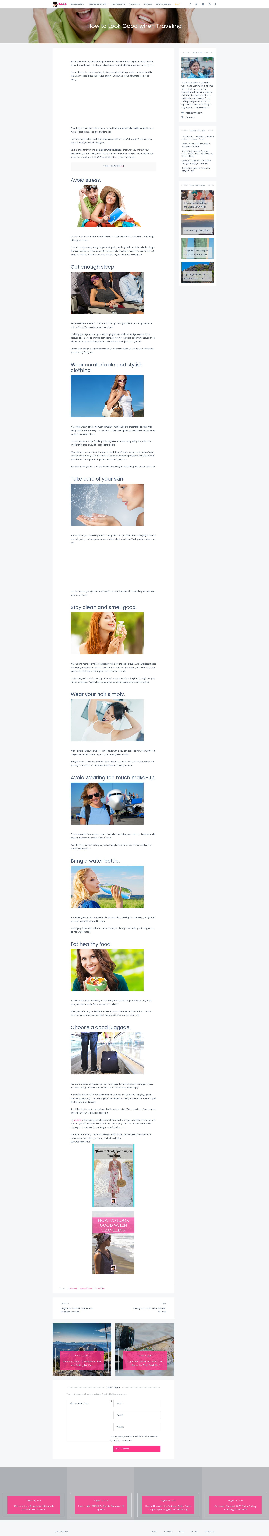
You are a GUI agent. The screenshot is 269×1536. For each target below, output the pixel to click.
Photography (118, 4)
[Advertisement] (113, 104)
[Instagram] (203, 4)
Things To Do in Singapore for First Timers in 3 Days (196, 252)
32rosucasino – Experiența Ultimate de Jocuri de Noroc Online (197, 137)
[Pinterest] (210, 4)
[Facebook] (190, 4)
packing (77, 1120)
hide (121, 166)
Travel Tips (134, 4)
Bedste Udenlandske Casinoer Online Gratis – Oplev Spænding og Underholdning (197, 153)
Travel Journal (163, 4)
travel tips (100, 1288)
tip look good (86, 1288)
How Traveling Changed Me (196, 230)
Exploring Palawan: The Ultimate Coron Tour (194, 276)
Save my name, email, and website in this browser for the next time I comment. (134, 1438)
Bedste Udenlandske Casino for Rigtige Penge (195, 169)
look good (72, 1288)
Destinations (77, 4)
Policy (181, 1531)
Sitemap (194, 1531)
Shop (177, 4)
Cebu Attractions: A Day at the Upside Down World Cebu (196, 206)
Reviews (148, 4)
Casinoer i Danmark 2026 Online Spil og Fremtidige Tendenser (196, 162)
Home (154, 1531)
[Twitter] (196, 4)
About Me (168, 1531)
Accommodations (97, 4)
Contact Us (209, 1531)
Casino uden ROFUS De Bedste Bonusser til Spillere (195, 145)
